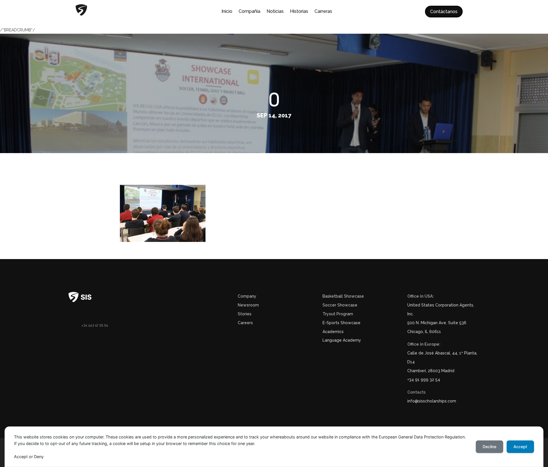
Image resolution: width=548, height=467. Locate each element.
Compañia (249, 11)
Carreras (323, 11)
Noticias (275, 11)
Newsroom (248, 305)
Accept (520, 446)
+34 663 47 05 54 (94, 325)
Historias (299, 11)
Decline (489, 446)
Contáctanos (444, 11)
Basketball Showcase (343, 296)
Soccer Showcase (340, 305)
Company (247, 296)
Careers (245, 322)
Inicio (226, 11)
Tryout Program (338, 314)
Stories (244, 314)
